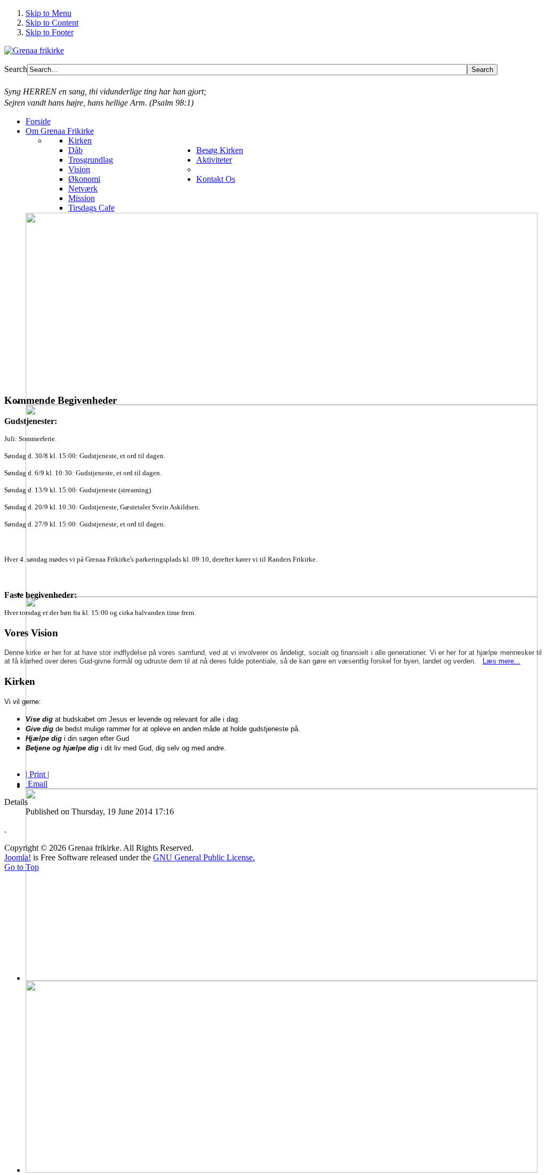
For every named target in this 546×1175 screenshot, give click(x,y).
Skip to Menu (48, 13)
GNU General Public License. (204, 857)
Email (36, 783)
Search (15, 69)
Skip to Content (52, 22)
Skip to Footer (50, 32)
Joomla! (17, 857)
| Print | (37, 774)
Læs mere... (501, 661)
